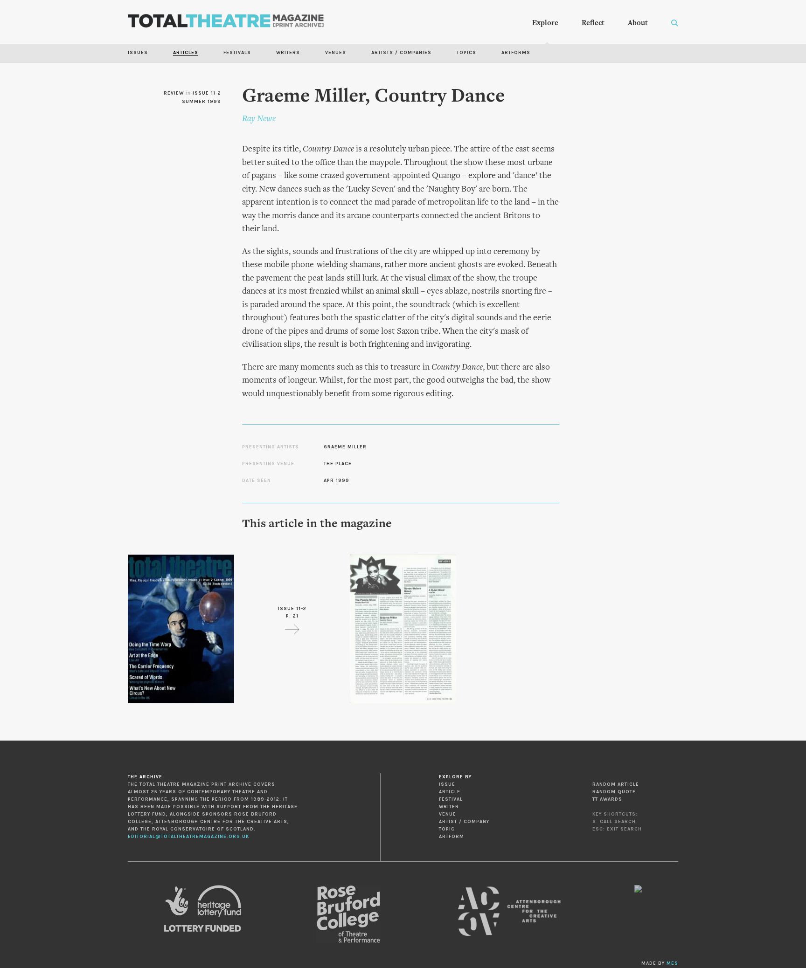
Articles (185, 52)
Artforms (515, 52)
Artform (451, 836)
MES (672, 963)
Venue (447, 814)
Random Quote (614, 792)
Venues (335, 52)
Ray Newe (259, 119)
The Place (338, 464)
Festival (451, 799)
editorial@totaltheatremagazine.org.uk (188, 836)
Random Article (615, 784)
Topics (466, 52)
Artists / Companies (401, 52)
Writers (288, 52)
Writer (449, 807)
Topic (447, 829)
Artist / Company (464, 821)
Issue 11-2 (207, 93)
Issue (447, 784)
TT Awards (607, 799)
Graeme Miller (345, 447)
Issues (138, 52)
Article (449, 792)
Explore (545, 23)
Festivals (237, 52)
